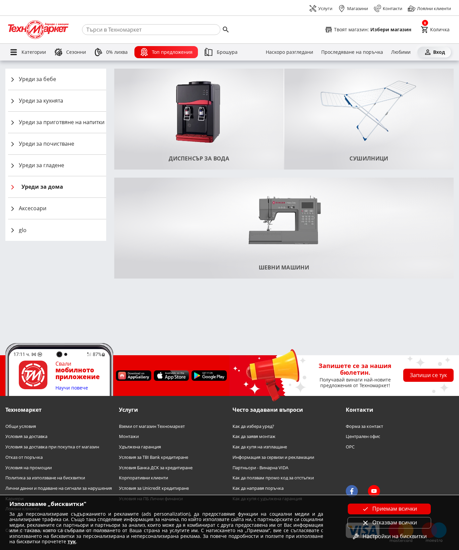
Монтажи (129, 436)
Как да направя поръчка (258, 488)
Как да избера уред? (253, 426)
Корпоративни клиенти (143, 477)
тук (72, 541)
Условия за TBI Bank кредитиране (153, 457)
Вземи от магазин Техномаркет (152, 426)
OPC (350, 446)
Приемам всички (394, 508)
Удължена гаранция (140, 446)
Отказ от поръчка (24, 457)
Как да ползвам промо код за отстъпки (273, 477)
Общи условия (20, 426)
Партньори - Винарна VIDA (260, 467)
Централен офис (363, 436)
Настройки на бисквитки (395, 536)
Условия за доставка (26, 436)
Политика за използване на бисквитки (45, 477)
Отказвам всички (394, 522)
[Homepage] (38, 29)
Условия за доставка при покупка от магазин (52, 446)
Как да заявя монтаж (254, 436)
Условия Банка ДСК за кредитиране (156, 467)
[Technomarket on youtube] (374, 491)
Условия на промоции (28, 467)
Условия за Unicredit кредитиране (154, 488)
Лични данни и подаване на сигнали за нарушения (58, 488)
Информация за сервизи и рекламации (273, 457)
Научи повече (71, 388)
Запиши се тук (428, 375)
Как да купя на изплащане (260, 446)
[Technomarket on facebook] (352, 491)
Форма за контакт (364, 426)
